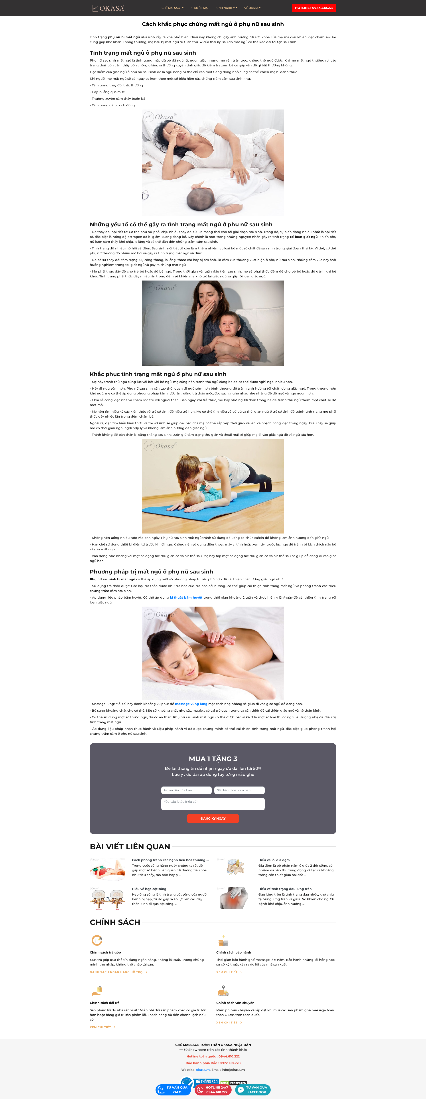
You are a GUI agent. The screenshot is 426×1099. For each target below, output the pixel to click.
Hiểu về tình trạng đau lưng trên (285, 889)
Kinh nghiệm (225, 8)
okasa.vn (203, 1070)
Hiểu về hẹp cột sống (149, 889)
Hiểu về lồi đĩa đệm (274, 860)
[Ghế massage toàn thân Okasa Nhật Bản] (108, 8)
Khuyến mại (200, 8)
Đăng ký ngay (213, 818)
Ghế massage (171, 8)
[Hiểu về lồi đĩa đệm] (234, 868)
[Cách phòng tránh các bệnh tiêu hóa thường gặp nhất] (107, 869)
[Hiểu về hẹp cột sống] (107, 899)
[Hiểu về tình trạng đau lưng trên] (234, 898)
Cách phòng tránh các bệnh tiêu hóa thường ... (170, 860)
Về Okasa (251, 8)
